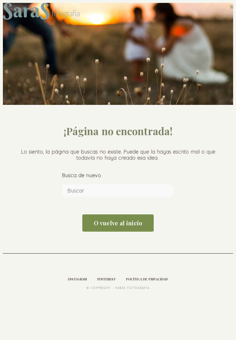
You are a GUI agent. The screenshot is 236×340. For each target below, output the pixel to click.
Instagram (77, 279)
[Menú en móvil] (231, 7)
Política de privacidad (147, 279)
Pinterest (106, 279)
